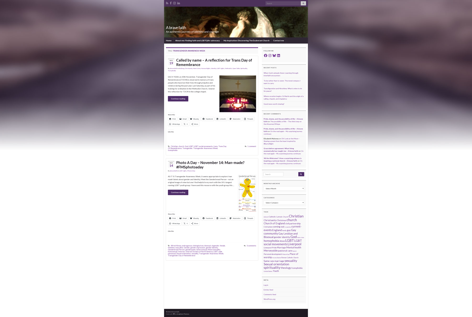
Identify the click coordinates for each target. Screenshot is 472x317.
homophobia (271, 240)
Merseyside (271, 250)
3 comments (251, 246)
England (277, 230)
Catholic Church (282, 217)
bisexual (207, 246)
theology (286, 267)
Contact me (278, 40)
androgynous (187, 246)
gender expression (197, 248)
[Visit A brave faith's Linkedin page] (178, 2)
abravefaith (173, 68)
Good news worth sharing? (274, 104)
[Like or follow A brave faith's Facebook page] (171, 2)
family (284, 230)
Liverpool (294, 244)
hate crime (300, 237)
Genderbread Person (176, 250)
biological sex (198, 246)
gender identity (212, 248)
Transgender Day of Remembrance (181, 255)
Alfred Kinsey (176, 246)
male (220, 252)
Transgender (187, 148)
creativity (288, 227)
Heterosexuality (214, 250)
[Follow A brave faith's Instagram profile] (174, 2)
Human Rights (205, 68)
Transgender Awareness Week (205, 148)
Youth (276, 271)
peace (295, 251)
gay (289, 230)
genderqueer (190, 250)
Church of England (274, 223)
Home (168, 40)
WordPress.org (269, 299)
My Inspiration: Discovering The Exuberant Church (246, 40)
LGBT (191, 146)
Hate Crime (197, 68)
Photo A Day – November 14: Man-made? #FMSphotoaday (210, 164)
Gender (187, 248)
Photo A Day (191, 171)
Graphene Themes (183, 314)
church (181, 146)
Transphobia (172, 71)
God (186, 146)
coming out (278, 226)
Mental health (293, 247)
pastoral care (285, 250)
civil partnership (293, 223)
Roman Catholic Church (289, 258)
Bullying (181, 68)
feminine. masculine (175, 248)
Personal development (273, 254)
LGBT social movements (203, 146)
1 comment (251, 146)
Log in (266, 285)
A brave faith (176, 27)
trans (216, 146)
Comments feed (270, 294)
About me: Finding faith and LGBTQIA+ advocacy (197, 40)
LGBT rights (220, 68)
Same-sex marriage (274, 260)
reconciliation (276, 257)
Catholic (272, 217)
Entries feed (268, 290)
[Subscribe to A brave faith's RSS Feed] (167, 2)
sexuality (195, 253)
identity (213, 68)
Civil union (268, 227)
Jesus (282, 240)
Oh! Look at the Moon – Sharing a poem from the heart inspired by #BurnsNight (282, 141)
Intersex (181, 252)
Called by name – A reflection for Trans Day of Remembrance (214, 62)
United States (268, 271)
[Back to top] (466, 311)
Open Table (236, 68)
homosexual (172, 252)
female (222, 246)
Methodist (228, 68)
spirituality (272, 267)
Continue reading (178, 99)
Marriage (281, 247)
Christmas (281, 220)
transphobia (172, 150)
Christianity (188, 68)
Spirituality (243, 68)
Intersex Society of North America (199, 252)
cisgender (215, 246)
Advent (266, 217)
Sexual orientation (183, 253)
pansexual (172, 253)
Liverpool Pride (270, 247)
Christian (174, 146)
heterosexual (201, 250)
